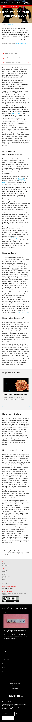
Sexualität (4, 577)
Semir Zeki (21, 178)
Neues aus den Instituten (10, 612)
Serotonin (14, 326)
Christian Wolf (5, 583)
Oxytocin (24, 422)
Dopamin (11, 297)
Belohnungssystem (6, 570)
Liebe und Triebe (13, 6)
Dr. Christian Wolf (9, 24)
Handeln (4, 6)
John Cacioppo (14, 238)
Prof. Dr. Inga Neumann (20, 43)
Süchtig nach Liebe (22, 312)
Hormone (4, 573)
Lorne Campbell (17, 113)
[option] (16, 388)
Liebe (3, 574)
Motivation (15, 268)
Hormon (19, 422)
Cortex (4, 205)
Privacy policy (9, 708)
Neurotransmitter (6, 576)
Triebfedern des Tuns (22, 199)
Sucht (3, 579)
